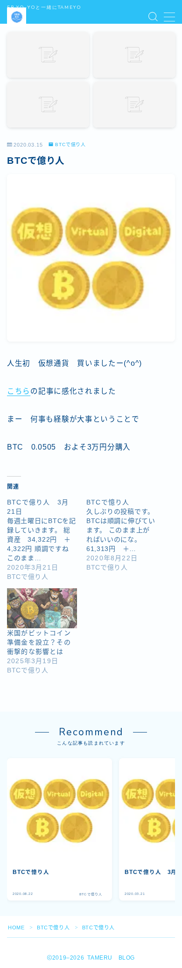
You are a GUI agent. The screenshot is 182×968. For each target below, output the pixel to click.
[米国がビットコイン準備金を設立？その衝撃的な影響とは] (42, 608)
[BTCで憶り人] (126, 534)
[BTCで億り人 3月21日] (46, 539)
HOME (16, 927)
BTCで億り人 (70, 144)
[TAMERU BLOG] (16, 17)
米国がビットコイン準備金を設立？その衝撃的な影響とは (39, 642)
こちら (18, 391)
